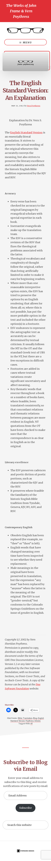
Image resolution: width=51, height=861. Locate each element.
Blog (35, 718)
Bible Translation (25, 718)
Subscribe (25, 807)
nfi (31, 723)
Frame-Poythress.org (25, 30)
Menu (27, 42)
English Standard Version (26, 132)
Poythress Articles (33, 721)
